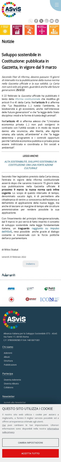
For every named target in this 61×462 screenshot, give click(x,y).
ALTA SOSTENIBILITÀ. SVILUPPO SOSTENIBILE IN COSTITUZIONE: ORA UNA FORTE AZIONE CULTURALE (30, 165)
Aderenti (8, 353)
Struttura (8, 360)
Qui (4, 425)
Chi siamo (7, 347)
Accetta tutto (30, 453)
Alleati (7, 356)
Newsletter (8, 396)
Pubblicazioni (10, 364)
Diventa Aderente (12, 379)
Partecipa (7, 373)
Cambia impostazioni (30, 442)
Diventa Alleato (11, 383)
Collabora (8, 387)
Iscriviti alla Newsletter (15, 402)
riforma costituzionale (27, 99)
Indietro (30, 263)
